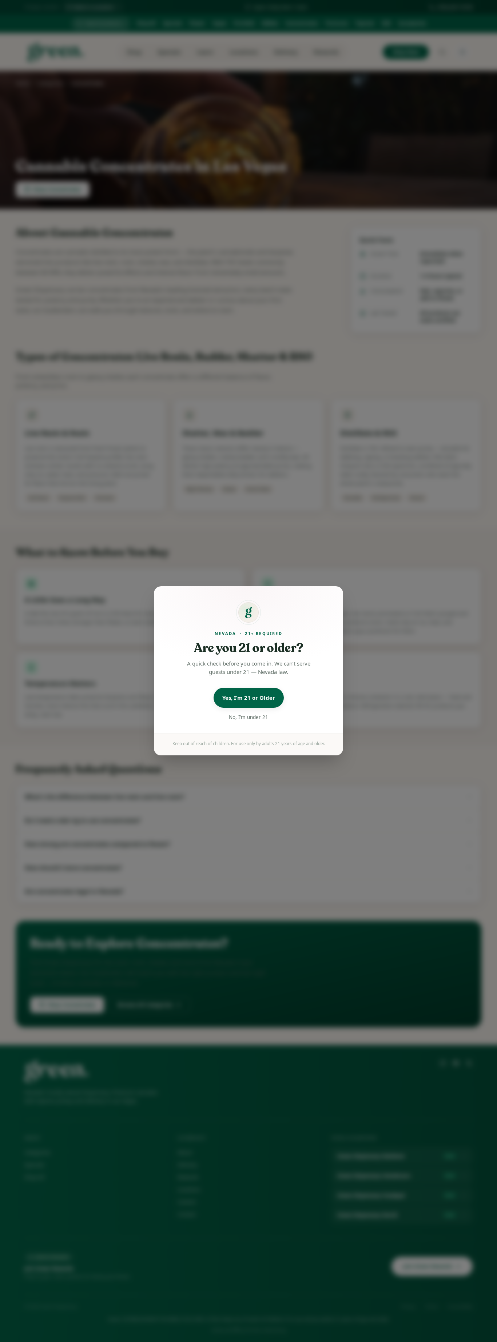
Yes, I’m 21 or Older (248, 698)
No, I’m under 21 (248, 717)
